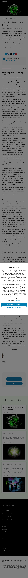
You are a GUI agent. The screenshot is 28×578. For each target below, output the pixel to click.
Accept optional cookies (14, 304)
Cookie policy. (17, 300)
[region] (14, 289)
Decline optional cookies (14, 307)
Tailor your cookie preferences (14, 311)
